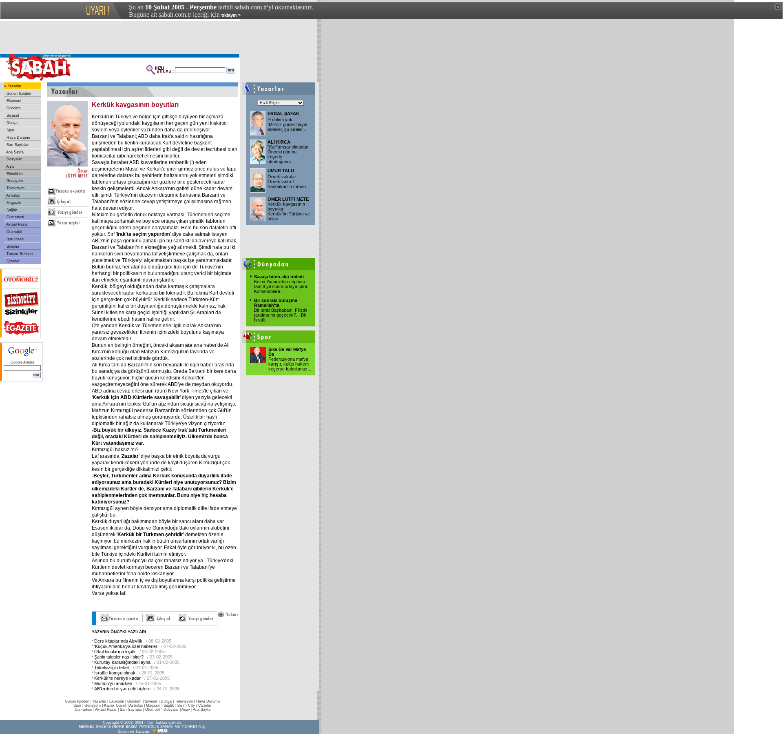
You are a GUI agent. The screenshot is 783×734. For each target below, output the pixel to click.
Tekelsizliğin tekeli (111, 667)
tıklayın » (231, 15)
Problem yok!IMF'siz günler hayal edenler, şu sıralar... (287, 124)
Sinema (12, 246)
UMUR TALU (281, 170)
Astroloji (12, 195)
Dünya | (168, 701)
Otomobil (13, 232)
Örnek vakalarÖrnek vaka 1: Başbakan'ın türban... (289, 181)
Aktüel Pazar (16, 224)
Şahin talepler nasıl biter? (119, 656)
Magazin (13, 203)
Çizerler (12, 261)
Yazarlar (14, 86)
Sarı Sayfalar (17, 145)
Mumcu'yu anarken (113, 683)
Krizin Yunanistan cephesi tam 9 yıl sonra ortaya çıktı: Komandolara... (281, 286)
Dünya (11, 123)
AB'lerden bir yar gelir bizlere (122, 688)
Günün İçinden (18, 93)
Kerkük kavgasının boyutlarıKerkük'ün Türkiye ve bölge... (289, 211)
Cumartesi (14, 217)
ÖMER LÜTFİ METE (288, 199)
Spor (9, 130)
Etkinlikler (14, 174)
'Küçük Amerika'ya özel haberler (125, 646)
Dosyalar (13, 159)
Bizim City (186, 705)
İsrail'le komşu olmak (114, 672)
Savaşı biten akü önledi (279, 276)
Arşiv (10, 166)
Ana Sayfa (14, 152)
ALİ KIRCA (279, 142)
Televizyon (14, 188)
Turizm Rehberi (19, 254)
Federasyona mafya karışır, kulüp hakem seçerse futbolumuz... (289, 364)
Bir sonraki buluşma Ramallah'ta (275, 303)
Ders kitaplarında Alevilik (118, 641)
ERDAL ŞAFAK (283, 113)
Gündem (13, 108)
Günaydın (14, 181)
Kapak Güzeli (115, 705)
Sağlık (11, 210)
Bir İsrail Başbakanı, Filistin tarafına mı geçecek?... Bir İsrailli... (280, 315)
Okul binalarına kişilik (115, 651)
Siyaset (12, 115)
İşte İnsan (14, 239)
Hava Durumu (17, 137)
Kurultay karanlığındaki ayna (122, 662)
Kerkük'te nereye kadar (117, 678)
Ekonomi (13, 101)
